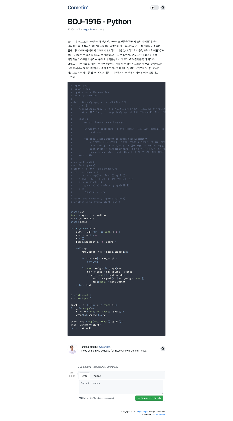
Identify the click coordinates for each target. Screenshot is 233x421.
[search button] (162, 7)
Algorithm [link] (88, 29)
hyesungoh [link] (104, 346)
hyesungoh (143, 411)
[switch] (154, 7)
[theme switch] (154, 7)
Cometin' (78, 7)
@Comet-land (159, 414)
